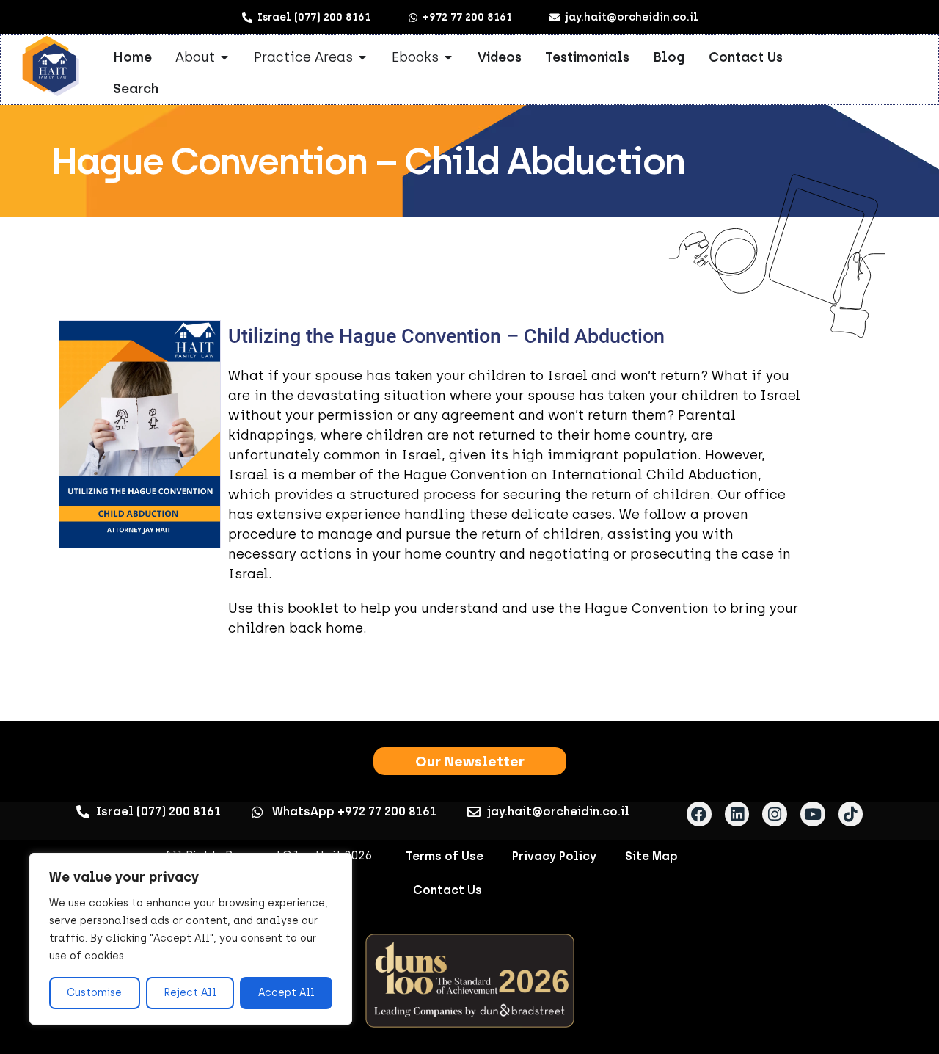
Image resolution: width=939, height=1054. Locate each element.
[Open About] (224, 57)
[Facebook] (699, 814)
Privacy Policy (554, 856)
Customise (94, 992)
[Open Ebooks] (448, 57)
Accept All (286, 992)
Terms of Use (444, 856)
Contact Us (447, 890)
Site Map (651, 856)
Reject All (190, 992)
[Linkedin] (737, 814)
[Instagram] (774, 814)
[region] (190, 939)
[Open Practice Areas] (362, 57)
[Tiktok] (850, 814)
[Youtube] (812, 814)
